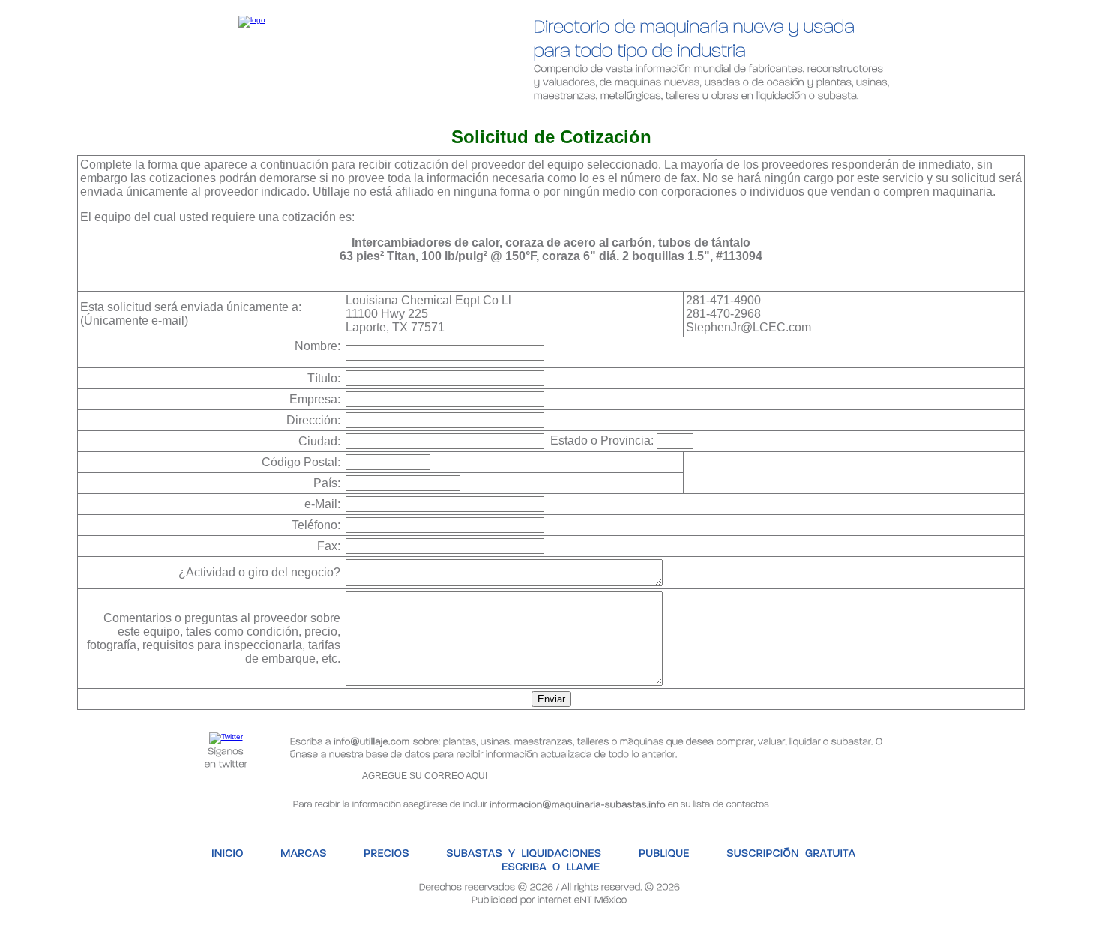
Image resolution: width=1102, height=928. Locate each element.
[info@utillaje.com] (372, 740)
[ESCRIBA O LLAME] (888, 116)
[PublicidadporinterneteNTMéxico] (549, 898)
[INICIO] (183, 116)
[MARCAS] (260, 116)
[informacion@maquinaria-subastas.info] (578, 802)
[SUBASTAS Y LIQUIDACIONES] (479, 116)
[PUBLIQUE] (616, 116)
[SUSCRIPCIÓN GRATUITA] (741, 116)
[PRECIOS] (344, 116)
